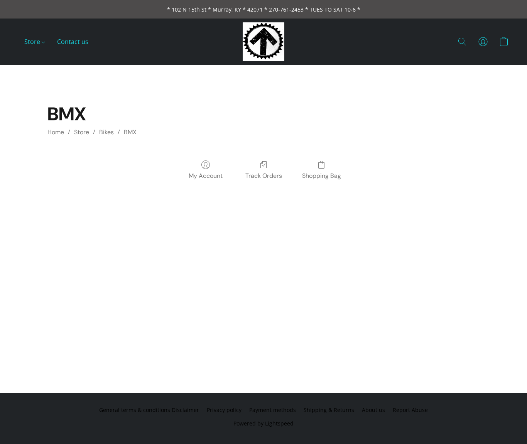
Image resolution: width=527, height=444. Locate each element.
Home (55, 132)
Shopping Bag (321, 176)
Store (33, 41)
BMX (130, 132)
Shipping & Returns (329, 410)
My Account (206, 176)
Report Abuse (410, 410)
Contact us (72, 41)
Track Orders (263, 176)
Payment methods (272, 410)
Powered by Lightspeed (263, 423)
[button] (263, 41)
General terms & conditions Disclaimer (149, 410)
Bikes (106, 132)
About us (373, 410)
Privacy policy (224, 410)
